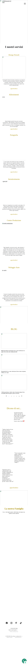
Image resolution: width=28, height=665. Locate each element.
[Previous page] (6, 396)
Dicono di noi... (14, 408)
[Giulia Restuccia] (8, 596)
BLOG (14, 329)
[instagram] (11, 622)
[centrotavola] (8, 458)
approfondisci (14, 88)
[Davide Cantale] (20, 581)
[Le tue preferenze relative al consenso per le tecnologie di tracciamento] (25, 662)
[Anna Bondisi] (20, 596)
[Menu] (25, 3)
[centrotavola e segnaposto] (20, 437)
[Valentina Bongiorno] (20, 550)
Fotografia (14, 135)
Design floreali (14, 55)
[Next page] (21, 396)
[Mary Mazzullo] (8, 550)
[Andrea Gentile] (14, 529)
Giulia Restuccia (18, 637)
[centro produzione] (14, 234)
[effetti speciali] (14, 192)
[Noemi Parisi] (8, 581)
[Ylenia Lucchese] (20, 567)
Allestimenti (14, 95)
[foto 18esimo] (8, 418)
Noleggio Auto (14, 267)
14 (19, 396)
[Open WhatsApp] (24, 661)
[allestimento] (14, 107)
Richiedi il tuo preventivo (14, 29)
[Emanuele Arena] (8, 567)
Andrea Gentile (9, 637)
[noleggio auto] (14, 281)
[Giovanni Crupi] (8, 611)
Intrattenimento (14, 179)
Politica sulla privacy (14, 631)
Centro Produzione (14, 220)
